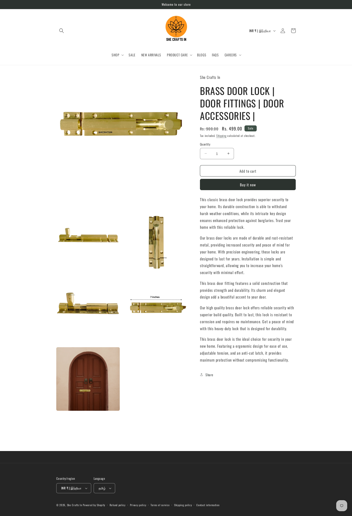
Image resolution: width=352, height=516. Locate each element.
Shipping (221, 135)
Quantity (205, 144)
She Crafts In (74, 505)
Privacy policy (138, 505)
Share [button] (209, 374)
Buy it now (248, 184)
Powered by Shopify (94, 505)
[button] (61, 30)
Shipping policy (183, 505)
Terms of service (160, 505)
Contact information (207, 505)
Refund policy (117, 505)
